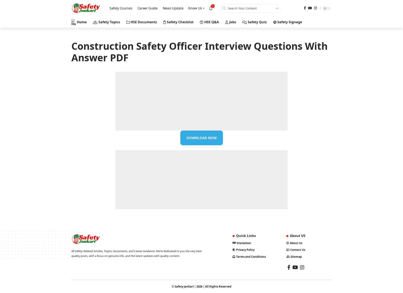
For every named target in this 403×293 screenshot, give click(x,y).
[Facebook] (305, 8)
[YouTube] (310, 8)
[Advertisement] (201, 101)
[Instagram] (315, 8)
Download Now (202, 138)
